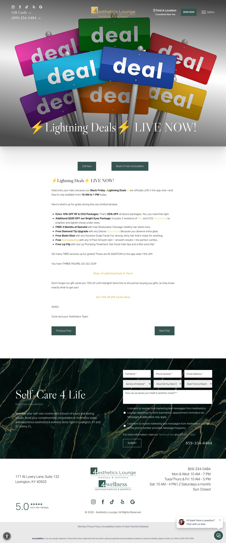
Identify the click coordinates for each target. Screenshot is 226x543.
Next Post (164, 330)
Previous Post (63, 330)
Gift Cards (20, 12)
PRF (140, 218)
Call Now (86, 166)
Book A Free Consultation (130, 166)
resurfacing (160, 218)
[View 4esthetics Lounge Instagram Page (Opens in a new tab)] (13, 7)
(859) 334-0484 (24, 17)
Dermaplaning (70, 240)
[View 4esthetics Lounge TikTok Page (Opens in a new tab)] (26, 7)
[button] (203, 12)
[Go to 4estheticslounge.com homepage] (113, 12)
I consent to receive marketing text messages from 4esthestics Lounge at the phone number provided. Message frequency (168, 426)
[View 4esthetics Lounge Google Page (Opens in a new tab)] (40, 7)
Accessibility (108, 526)
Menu (210, 12)
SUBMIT (132, 443)
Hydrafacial (113, 231)
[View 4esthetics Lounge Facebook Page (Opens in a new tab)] (20, 7)
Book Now (188, 12)
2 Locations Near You (165, 12)
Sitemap (82, 526)
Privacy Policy (187, 434)
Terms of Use (166, 434)
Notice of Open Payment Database (132, 526)
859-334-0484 (199, 443)
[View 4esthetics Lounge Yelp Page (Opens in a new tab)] (33, 7)
